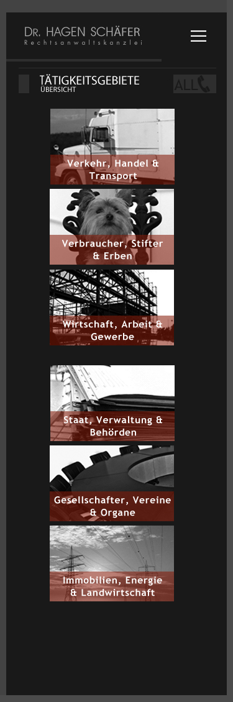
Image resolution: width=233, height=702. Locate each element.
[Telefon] (187, 84)
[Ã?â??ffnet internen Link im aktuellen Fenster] (112, 182)
